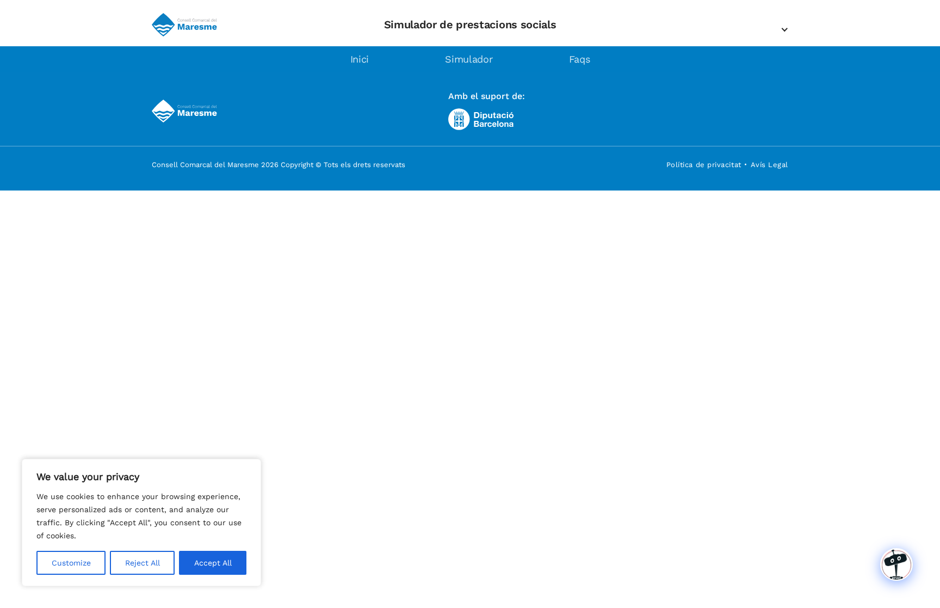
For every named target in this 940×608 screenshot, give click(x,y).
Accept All (213, 562)
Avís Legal (769, 165)
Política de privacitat (703, 165)
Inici (359, 59)
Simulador (468, 59)
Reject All (142, 562)
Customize (71, 562)
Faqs (579, 59)
